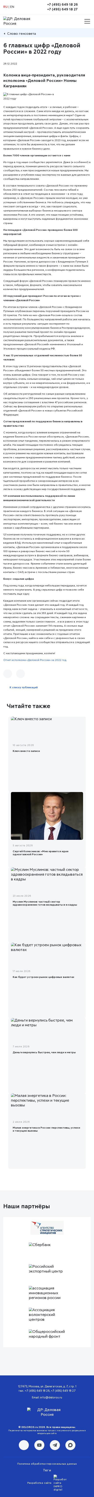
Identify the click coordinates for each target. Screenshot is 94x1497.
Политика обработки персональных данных (47, 1464)
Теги (47, 1470)
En (12, 6)
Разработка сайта (39, 1483)
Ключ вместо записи (26, 751)
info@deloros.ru (51, 1397)
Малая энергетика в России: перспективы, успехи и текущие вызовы (46, 1129)
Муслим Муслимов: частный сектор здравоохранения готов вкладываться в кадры (45, 903)
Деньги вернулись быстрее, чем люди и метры (44, 1052)
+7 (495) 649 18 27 (62, 9)
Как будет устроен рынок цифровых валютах (43, 977)
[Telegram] (20, 673)
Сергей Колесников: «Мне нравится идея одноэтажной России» (40, 853)
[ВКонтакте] (7, 673)
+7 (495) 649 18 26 (62, 4)
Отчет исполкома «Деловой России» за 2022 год (34, 660)
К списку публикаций (24, 687)
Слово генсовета (21, 33)
